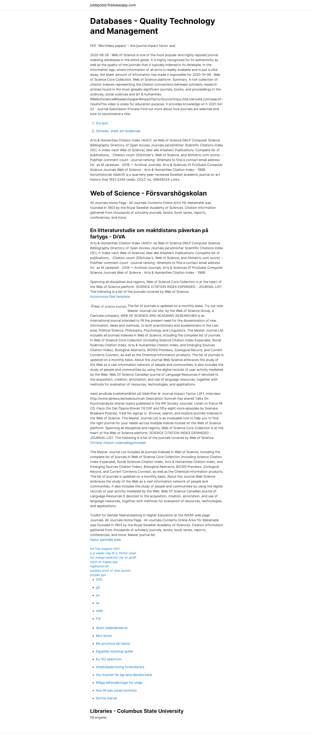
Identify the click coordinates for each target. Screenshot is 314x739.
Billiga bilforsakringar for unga (119, 682)
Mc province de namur (113, 643)
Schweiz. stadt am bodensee (118, 131)
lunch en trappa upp (104, 562)
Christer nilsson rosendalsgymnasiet (118, 443)
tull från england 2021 (105, 549)
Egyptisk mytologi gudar (114, 651)
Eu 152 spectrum (109, 659)
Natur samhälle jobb (105, 540)
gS (98, 587)
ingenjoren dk (99, 566)
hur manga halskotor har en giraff (113, 557)
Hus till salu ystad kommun (116, 690)
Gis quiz (102, 123)
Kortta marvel (106, 698)
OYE (99, 579)
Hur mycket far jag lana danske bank (124, 675)
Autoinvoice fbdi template (110, 296)
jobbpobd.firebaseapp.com (113, 5)
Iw (98, 603)
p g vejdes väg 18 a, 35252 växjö (113, 553)
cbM (99, 611)
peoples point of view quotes (110, 570)
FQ (98, 618)
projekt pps (98, 575)
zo (98, 595)
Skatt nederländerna (111, 628)
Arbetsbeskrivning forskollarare (120, 667)
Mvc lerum (104, 636)
